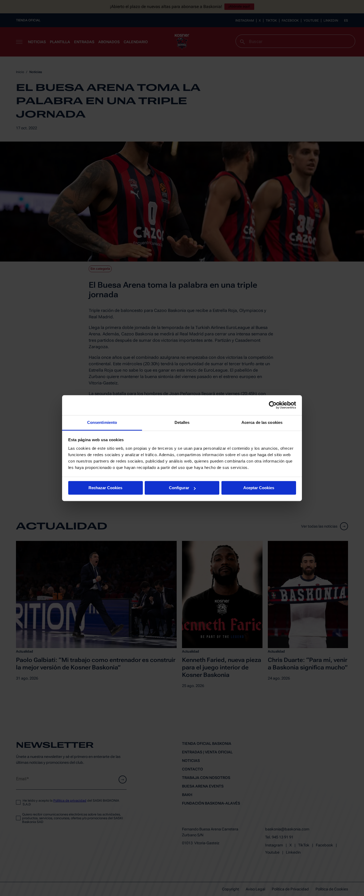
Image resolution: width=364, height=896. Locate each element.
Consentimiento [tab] (102, 422)
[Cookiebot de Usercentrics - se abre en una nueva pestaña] (272, 405)
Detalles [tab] (182, 422)
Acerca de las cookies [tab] (261, 422)
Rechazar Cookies (105, 487)
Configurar (179, 487)
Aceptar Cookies (258, 487)
